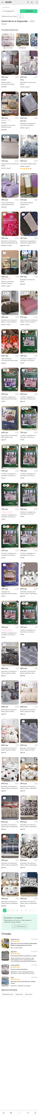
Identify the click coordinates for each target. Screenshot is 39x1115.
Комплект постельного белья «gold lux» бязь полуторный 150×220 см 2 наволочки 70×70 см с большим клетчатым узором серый (29, 749)
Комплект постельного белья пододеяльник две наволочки (9, 242)
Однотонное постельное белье (9, 165)
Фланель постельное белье (27, 280)
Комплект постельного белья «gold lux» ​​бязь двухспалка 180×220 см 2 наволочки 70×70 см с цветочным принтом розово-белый (9, 749)
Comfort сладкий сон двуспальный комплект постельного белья (9, 398)
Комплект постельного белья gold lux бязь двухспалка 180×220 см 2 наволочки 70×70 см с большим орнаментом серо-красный (9, 710)
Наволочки (19, 994)
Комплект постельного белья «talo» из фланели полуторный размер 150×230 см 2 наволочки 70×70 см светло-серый (9, 787)
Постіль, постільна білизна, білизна (7, 282)
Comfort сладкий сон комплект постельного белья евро (28, 398)
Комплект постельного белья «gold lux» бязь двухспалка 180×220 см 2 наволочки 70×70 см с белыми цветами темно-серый (9, 672)
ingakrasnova (15, 939)
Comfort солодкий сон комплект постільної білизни (28, 359)
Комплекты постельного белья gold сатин (9, 436)
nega (12, 977)
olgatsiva (14, 952)
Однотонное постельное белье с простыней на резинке (28, 321)
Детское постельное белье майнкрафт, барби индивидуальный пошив (24, 944)
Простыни (28, 994)
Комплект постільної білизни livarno (8, 126)
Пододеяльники (7, 994)
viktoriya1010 (15, 965)
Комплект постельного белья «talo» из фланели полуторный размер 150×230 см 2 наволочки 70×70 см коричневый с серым (28, 864)
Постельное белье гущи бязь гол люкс (24, 956)
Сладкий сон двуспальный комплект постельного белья (9, 593)
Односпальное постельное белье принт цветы (9, 359)
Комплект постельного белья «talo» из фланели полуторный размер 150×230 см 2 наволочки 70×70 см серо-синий (9, 864)
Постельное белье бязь (28, 164)
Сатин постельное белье (19, 969)
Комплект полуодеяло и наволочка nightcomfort (28, 242)
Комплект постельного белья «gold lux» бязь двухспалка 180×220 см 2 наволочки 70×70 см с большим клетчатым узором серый (28, 672)
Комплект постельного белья (28, 83)
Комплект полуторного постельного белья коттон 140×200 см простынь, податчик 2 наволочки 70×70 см (28, 124)
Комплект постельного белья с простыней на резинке (9, 321)
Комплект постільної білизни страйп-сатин (23, 982)
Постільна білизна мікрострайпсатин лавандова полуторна (8, 203)
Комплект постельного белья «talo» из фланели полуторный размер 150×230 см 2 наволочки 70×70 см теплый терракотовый (9, 826)
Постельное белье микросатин (26, 203)
